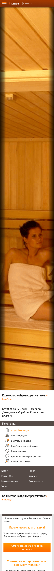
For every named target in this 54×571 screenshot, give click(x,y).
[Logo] (14, 3)
